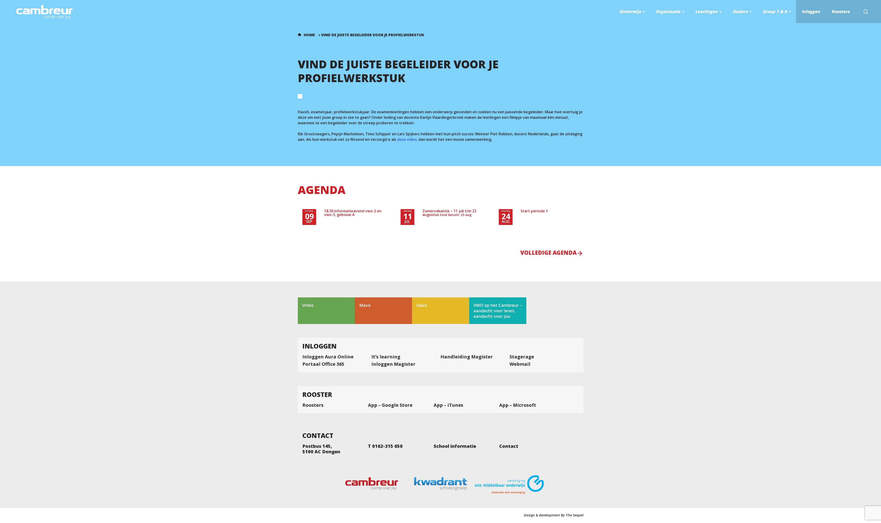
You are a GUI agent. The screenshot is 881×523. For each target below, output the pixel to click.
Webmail (520, 364)
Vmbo (308, 305)
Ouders (740, 11)
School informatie (455, 446)
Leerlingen (706, 11)
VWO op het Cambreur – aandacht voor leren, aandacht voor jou (498, 310)
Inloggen (811, 11)
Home (309, 34)
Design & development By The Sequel (553, 515)
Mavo (365, 305)
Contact (508, 446)
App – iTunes (448, 405)
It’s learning (385, 357)
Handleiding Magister (466, 357)
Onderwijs (630, 11)
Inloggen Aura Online (328, 357)
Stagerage (522, 357)
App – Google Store (390, 405)
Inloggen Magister (393, 364)
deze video (407, 139)
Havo (421, 305)
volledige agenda (548, 253)
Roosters (840, 11)
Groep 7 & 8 (775, 11)
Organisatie (668, 11)
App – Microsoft (517, 405)
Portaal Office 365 (323, 364)
